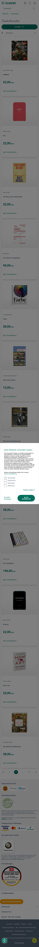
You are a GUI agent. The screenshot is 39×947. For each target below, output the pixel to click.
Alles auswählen (26, 498)
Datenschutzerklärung (10, 474)
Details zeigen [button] (28, 490)
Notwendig (11, 478)
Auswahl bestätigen (7, 498)
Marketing (11, 486)
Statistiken (11, 483)
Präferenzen (12, 480)
